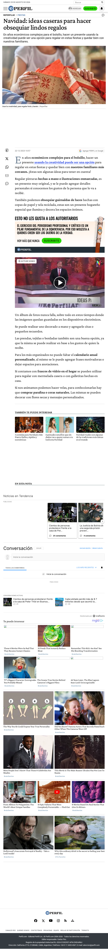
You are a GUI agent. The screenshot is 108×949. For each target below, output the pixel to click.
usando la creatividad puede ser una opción (64, 162)
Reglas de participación (70, 930)
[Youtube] (50, 920)
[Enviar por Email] (6, 175)
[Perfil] (54, 914)
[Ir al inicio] (20, 8)
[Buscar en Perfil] (102, 2)
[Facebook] (35, 921)
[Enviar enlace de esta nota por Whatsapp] (6, 167)
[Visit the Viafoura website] (99, 616)
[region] (54, 582)
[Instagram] (58, 921)
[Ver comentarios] (102, 15)
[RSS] (65, 920)
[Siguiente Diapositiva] (102, 521)
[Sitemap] (72, 921)
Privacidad (47, 930)
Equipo (56, 930)
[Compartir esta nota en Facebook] (6, 150)
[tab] (15, 567)
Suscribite (90, 8)
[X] (43, 921)
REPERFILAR (9, 15)
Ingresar (76, 8)
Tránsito (85, 930)
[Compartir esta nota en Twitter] (6, 158)
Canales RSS (10, 930)
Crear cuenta (97, 548)
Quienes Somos (23, 930)
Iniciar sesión (85, 548)
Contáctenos (36, 930)
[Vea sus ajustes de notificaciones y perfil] (101, 8)
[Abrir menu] (5, 8)
